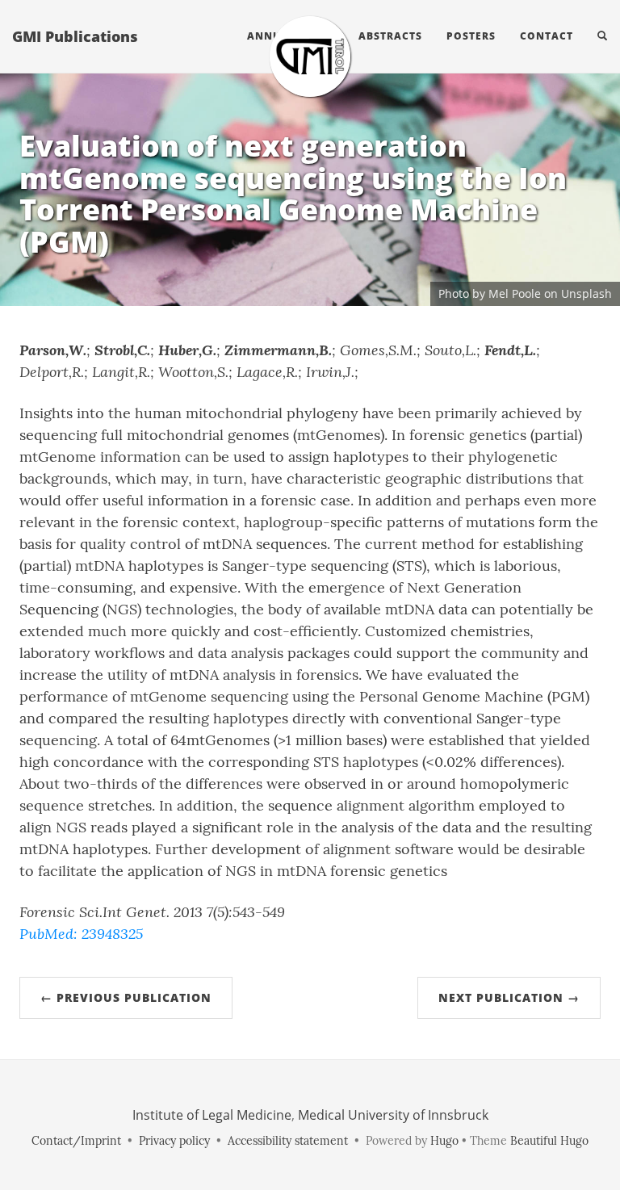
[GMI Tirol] (310, 56)
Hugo (444, 1140)
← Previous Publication (126, 997)
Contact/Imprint (76, 1140)
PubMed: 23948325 (81, 933)
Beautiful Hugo (549, 1140)
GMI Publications (75, 36)
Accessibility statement (288, 1140)
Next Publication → (509, 997)
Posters (471, 36)
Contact (546, 36)
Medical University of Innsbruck (393, 1115)
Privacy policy (174, 1140)
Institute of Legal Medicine (211, 1115)
